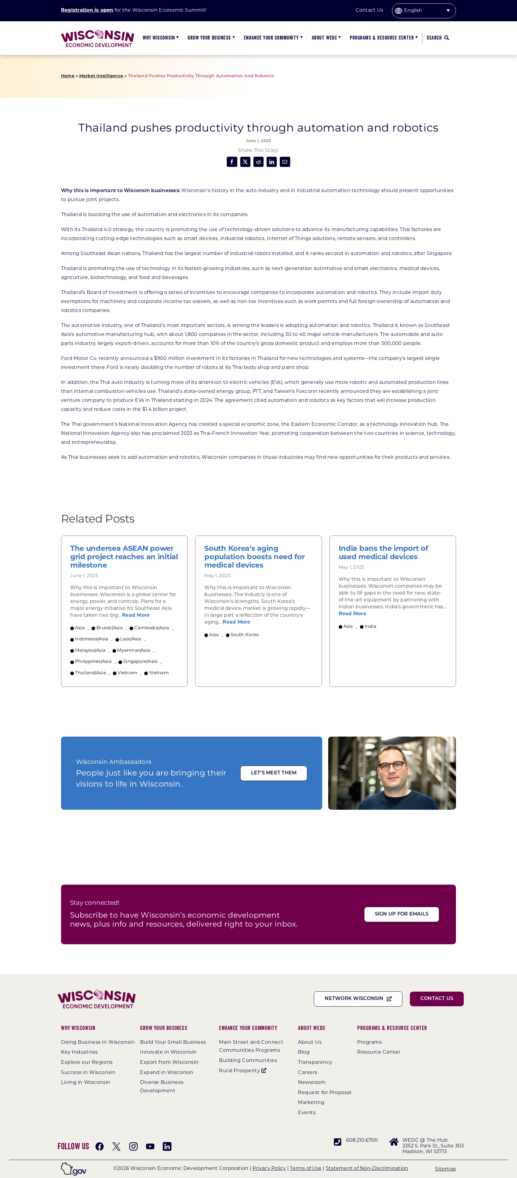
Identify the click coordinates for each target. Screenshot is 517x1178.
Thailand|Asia (90, 673)
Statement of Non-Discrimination (367, 1168)
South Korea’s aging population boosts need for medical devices (254, 557)
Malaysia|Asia (90, 650)
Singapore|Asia (140, 662)
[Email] (284, 161)
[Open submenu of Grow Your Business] (233, 38)
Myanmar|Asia (133, 650)
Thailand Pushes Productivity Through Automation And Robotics (201, 76)
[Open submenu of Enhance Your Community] (301, 38)
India (370, 627)
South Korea (245, 635)
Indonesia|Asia (91, 639)
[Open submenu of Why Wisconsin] (177, 38)
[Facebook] (231, 161)
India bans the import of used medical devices (383, 553)
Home (67, 76)
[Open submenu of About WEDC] (339, 38)
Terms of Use (306, 1168)
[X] (245, 161)
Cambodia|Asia (151, 628)
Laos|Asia (131, 639)
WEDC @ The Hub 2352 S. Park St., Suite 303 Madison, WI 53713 (433, 1146)
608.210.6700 (362, 1140)
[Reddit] (258, 161)
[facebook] (99, 1146)
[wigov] (73, 1164)
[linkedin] (167, 1146)
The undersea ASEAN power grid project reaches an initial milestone (124, 557)
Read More (136, 615)
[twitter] (116, 1146)
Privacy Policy (269, 1168)
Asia (80, 628)
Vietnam (127, 673)
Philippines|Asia (93, 662)
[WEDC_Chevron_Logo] (97, 31)
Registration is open (87, 10)
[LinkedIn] (271, 161)
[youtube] (150, 1146)
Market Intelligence (101, 76)
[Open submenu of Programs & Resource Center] (416, 38)
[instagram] (133, 1146)
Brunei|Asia (109, 628)
